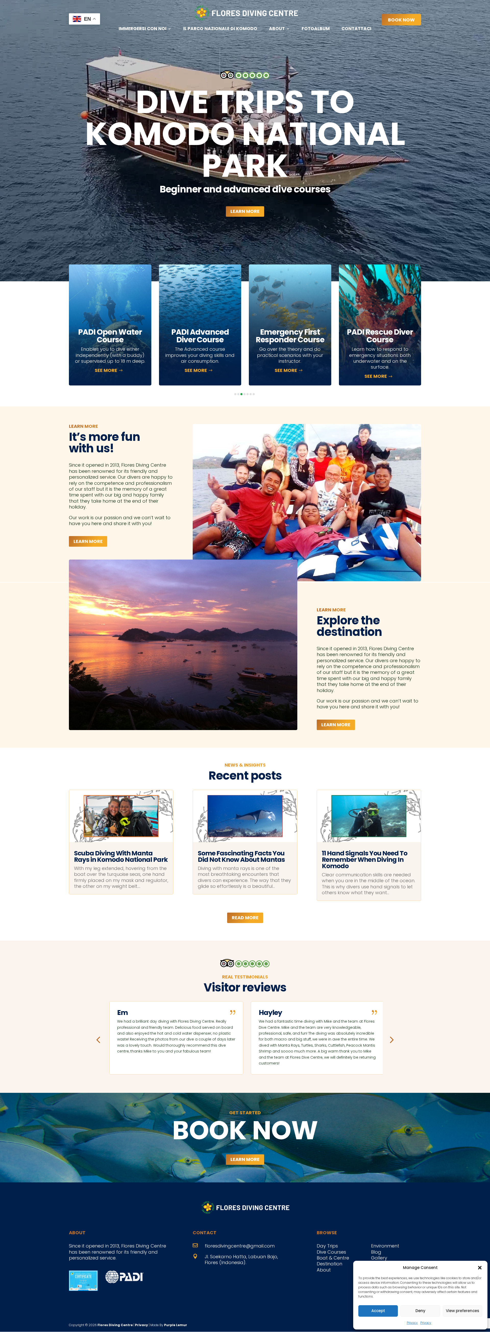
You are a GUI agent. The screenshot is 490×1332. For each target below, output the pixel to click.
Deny (420, 1310)
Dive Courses (331, 1252)
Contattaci (356, 29)
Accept (378, 1310)
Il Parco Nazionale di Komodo (220, 29)
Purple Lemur (175, 1325)
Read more (245, 917)
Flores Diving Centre (115, 1325)
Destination (329, 1264)
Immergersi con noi (142, 29)
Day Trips (327, 1246)
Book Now (401, 19)
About (277, 29)
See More (376, 370)
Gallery (379, 1258)
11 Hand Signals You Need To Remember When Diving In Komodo (364, 859)
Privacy (412, 1323)
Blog (376, 1252)
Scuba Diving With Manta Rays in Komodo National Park (121, 856)
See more (106, 370)
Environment (385, 1246)
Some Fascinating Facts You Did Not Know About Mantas (241, 856)
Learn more (245, 211)
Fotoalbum (316, 29)
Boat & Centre (333, 1258)
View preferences (462, 1310)
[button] (479, 1267)
